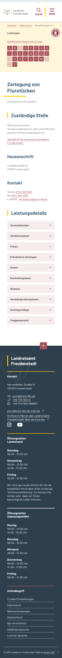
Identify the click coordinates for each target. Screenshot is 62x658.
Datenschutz (15, 617)
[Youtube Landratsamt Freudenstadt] (21, 425)
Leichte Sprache (17, 635)
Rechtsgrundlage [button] (19, 309)
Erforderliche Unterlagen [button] (23, 257)
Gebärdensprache (18, 629)
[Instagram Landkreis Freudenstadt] (10, 425)
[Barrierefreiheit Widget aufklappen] (55, 34)
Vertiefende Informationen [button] (24, 299)
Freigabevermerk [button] (19, 320)
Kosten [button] (14, 267)
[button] (39, 12)
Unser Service (26, 25)
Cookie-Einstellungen (20, 599)
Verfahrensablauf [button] (19, 235)
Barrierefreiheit (17, 623)
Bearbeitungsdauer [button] (20, 278)
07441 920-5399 (19, 195)
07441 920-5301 (24, 191)
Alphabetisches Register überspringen (24, 41)
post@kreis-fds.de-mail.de (23, 410)
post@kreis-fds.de (24, 396)
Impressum (14, 605)
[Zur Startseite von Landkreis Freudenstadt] (16, 12)
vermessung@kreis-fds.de (33, 199)
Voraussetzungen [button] (19, 225)
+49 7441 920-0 (21, 399)
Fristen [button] (14, 246)
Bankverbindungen (18, 611)
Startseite (11, 25)
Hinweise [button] (15, 288)
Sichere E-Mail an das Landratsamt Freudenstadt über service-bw (28, 417)
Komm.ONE (49, 652)
